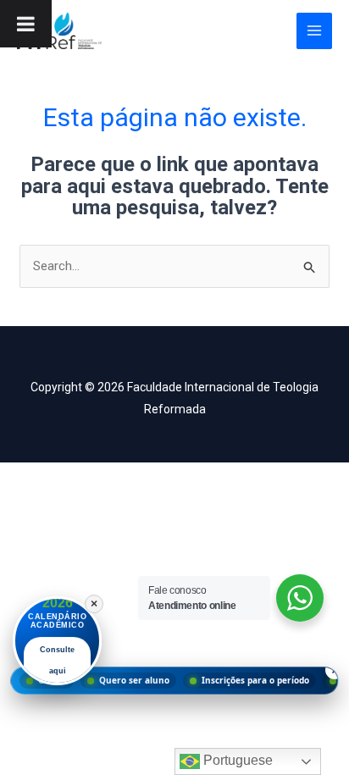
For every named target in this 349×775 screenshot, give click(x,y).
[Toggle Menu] (26, 23)
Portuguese (236, 760)
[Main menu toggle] (314, 31)
